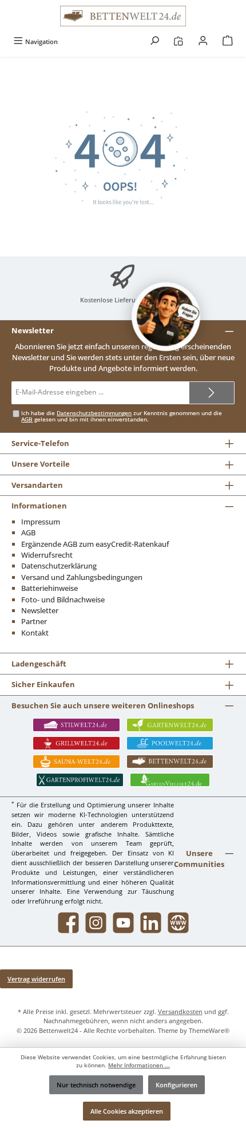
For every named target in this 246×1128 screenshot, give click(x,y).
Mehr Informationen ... (139, 1065)
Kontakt (35, 633)
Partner (34, 621)
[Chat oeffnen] (166, 317)
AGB (27, 419)
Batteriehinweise (49, 588)
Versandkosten (180, 1011)
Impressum (40, 521)
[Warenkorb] (227, 41)
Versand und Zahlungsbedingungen (81, 577)
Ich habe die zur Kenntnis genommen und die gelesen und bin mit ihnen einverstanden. (121, 416)
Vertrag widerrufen (36, 979)
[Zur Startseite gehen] (123, 16)
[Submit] (212, 392)
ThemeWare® (209, 1030)
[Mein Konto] (203, 41)
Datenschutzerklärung (59, 566)
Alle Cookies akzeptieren (126, 1111)
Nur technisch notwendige (96, 1084)
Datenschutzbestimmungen (94, 413)
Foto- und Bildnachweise (63, 599)
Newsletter (39, 610)
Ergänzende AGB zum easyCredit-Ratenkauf (95, 544)
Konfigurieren (176, 1084)
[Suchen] (154, 41)
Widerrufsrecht (47, 555)
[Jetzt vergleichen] (178, 41)
